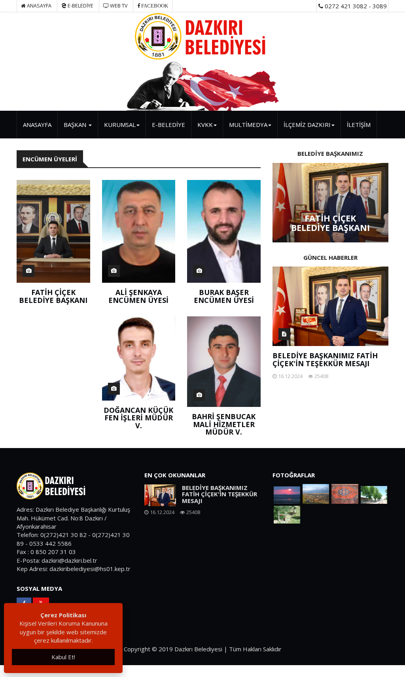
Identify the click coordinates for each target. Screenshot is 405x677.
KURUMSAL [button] (120, 125)
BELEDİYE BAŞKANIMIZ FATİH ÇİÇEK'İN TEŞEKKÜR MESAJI (325, 359)
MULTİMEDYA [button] (248, 125)
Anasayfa (38, 5)
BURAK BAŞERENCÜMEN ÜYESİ (224, 296)
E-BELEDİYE (79, 5)
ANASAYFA (37, 125)
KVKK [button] (205, 125)
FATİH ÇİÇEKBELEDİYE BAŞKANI (53, 296)
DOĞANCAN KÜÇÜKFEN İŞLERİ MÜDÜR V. (138, 418)
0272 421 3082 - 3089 (355, 6)
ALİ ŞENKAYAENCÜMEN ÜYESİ (138, 296)
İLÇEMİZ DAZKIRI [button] (307, 125)
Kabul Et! (63, 657)
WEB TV (118, 5)
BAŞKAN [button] (76, 125)
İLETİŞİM (359, 125)
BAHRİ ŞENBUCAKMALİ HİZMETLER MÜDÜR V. (223, 424)
